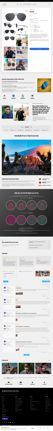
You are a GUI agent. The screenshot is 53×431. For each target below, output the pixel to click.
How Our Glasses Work (18, 398)
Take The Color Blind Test (27, 4)
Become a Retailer (32, 408)
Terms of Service (4, 425)
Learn (21, 4)
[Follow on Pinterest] (8, 422)
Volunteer (16, 408)
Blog (30, 402)
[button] (39, 13)
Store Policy (47, 402)
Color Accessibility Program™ (34, 401)
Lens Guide (47, 398)
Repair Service (47, 408)
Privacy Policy (9, 425)
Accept (40, 428)
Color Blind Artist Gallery (18, 409)
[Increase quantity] (34, 45)
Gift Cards (3, 406)
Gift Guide (3, 398)
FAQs (46, 409)
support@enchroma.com (5, 416)
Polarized (3, 405)
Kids (2, 402)
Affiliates (31, 406)
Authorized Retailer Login (33, 409)
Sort (43, 284)
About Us (31, 398)
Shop (17, 4)
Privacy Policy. (14, 429)
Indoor (3, 401)
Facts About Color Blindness (19, 401)
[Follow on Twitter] (4, 422)
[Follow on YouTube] (10, 422)
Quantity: (31, 43)
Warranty (47, 406)
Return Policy (47, 401)
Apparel (3, 412)
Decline (48, 428)
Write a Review (47, 281)
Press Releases (32, 405)
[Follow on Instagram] (6, 422)
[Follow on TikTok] (12, 422)
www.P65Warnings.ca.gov (9, 378)
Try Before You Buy (18, 405)
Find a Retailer (34, 4)
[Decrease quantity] (31, 45)
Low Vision (3, 408)
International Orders (48, 405)
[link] (36, 20)
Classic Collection (4, 409)
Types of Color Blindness (18, 402)
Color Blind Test (17, 406)
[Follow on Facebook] (2, 422)
